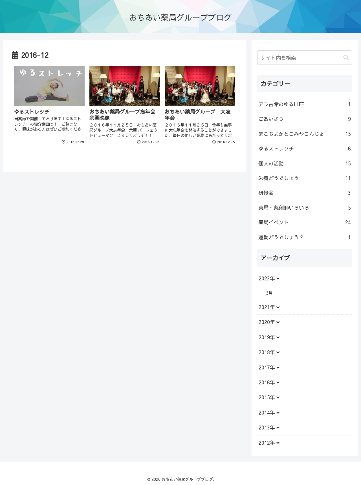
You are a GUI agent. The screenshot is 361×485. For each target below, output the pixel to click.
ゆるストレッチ (304, 148)
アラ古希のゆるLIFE (304, 104)
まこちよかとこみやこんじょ (304, 133)
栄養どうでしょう (304, 177)
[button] (346, 57)
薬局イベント (304, 222)
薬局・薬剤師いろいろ (304, 207)
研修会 (304, 192)
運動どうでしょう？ (304, 237)
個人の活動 (304, 163)
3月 (269, 293)
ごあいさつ (304, 118)
